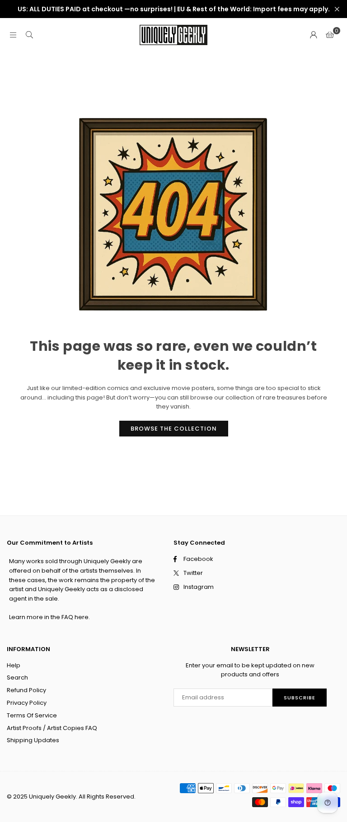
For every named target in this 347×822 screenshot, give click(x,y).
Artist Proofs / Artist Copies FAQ (52, 728)
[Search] (29, 35)
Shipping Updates (33, 740)
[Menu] (13, 35)
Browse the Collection (174, 428)
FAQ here (75, 617)
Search (17, 677)
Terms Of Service (32, 715)
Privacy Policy (27, 702)
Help (13, 665)
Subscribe (299, 697)
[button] (330, 35)
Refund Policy (26, 690)
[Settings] (313, 35)
